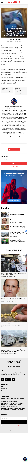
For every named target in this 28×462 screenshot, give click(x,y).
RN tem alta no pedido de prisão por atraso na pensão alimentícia (7, 90)
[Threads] (19, 135)
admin (4, 276)
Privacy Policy (16, 166)
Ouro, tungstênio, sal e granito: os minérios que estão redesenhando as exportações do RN (18, 228)
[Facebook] (8, 135)
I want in (13, 163)
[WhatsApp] (15, 135)
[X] (12, 149)
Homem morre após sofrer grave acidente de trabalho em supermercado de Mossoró (17, 221)
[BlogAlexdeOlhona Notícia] (14, 101)
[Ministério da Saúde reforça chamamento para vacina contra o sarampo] (5, 214)
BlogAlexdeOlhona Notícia (15, 39)
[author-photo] (2, 276)
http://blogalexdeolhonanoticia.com (14, 108)
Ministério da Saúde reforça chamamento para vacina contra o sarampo (17, 214)
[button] (25, 459)
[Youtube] (17, 135)
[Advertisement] (14, 447)
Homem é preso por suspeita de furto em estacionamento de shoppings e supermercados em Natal (20, 91)
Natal (14, 26)
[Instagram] (10, 135)
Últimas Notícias (4, 401)
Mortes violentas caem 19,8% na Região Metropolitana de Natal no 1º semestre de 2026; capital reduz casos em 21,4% (18, 234)
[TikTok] (12, 135)
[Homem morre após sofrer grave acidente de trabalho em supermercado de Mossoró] (5, 221)
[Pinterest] (15, 149)
